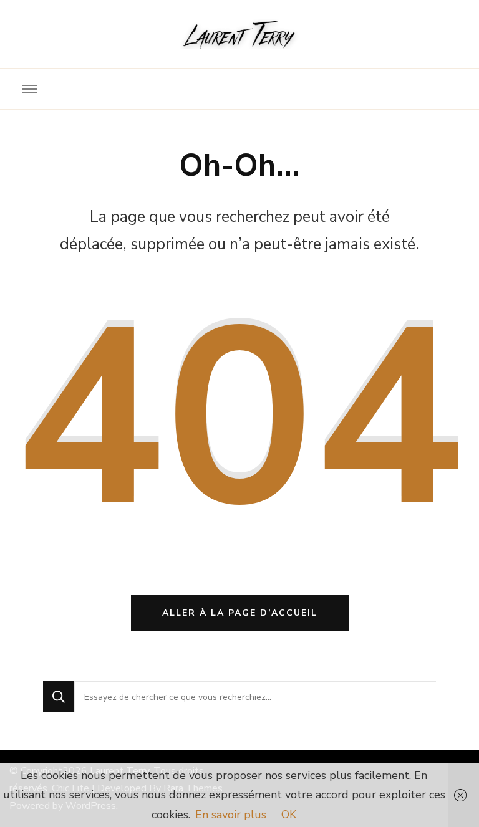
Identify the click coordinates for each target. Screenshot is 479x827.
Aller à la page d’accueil (239, 613)
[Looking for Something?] (255, 696)
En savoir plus (230, 814)
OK (288, 814)
